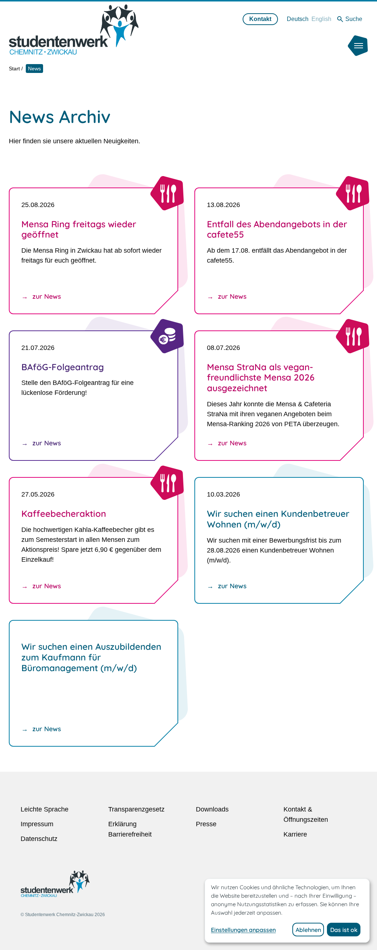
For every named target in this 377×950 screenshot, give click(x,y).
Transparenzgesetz (136, 809)
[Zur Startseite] (73, 29)
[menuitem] (298, 19)
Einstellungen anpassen (243, 929)
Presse (206, 824)
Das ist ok (343, 929)
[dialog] (287, 911)
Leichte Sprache (44, 809)
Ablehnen (308, 929)
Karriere (295, 834)
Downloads (212, 809)
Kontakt (260, 19)
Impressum (37, 824)
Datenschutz (39, 838)
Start (14, 68)
